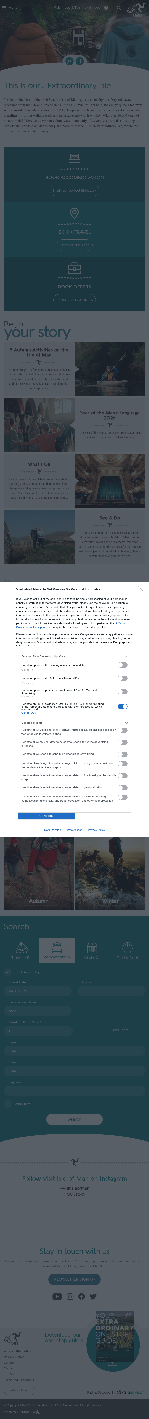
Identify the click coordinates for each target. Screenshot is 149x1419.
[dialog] (74, 709)
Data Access (74, 829)
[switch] (123, 665)
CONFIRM (46, 815)
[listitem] (74, 656)
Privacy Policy (96, 829)
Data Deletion (52, 829)
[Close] (141, 589)
